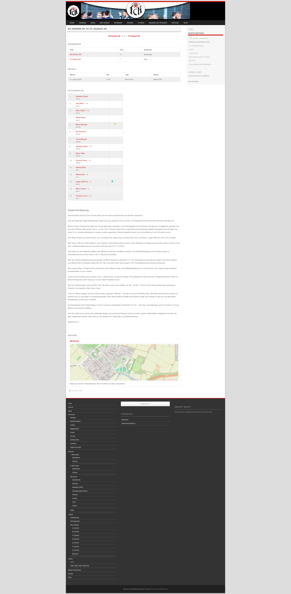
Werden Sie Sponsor (158, 23)
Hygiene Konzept (75, 447)
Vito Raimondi (81, 131)
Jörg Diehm (80, 103)
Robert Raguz (81, 117)
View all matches (193, 81)
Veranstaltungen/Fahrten (80, 491)
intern (74, 502)
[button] (124, 360)
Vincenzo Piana (81, 160)
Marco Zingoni (81, 188)
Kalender (75, 483)
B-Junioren (75, 531)
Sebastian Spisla (82, 146)
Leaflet (160, 379)
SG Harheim (74, 341)
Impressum (125, 420)
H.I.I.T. (72, 562)
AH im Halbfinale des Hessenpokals (200, 64)
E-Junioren (75, 543)
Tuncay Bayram (81, 139)
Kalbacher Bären (75, 421)
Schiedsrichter (74, 440)
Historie (74, 506)
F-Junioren (75, 546)
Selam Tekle (80, 153)
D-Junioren (75, 539)
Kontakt (175, 23)
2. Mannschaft (74, 466)
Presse (72, 432)
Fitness (141, 23)
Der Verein (104, 23)
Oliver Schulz (80, 110)
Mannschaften (74, 525)
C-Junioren (75, 535)
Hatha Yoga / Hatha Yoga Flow (79, 566)
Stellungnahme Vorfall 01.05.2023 (199, 57)
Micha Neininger (81, 124)
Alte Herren (73, 477)
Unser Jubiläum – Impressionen (198, 38)
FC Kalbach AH (75, 59)
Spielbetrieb (76, 457)
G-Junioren (75, 550)
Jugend (130, 23)
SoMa (72, 510)
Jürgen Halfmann (82, 181)
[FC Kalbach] (73, 11)
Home (72, 23)
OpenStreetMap (170, 379)
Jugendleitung (74, 517)
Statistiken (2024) (77, 487)
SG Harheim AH (75, 54)
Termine (82, 23)
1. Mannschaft (193, 53)
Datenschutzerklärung (128, 423)
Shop (186, 23)
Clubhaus (73, 443)
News (93, 23)
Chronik (72, 436)
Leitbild (72, 425)
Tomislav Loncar (82, 196)
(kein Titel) (192, 60)
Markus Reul (80, 174)
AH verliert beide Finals (196, 46)
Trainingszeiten (75, 521)
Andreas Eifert (81, 167)
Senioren (118, 23)
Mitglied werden (145, 404)
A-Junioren (75, 528)
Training (74, 461)
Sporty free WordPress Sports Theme (136, 589)
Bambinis (75, 554)
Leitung (74, 498)
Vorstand (73, 417)
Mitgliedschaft (74, 429)
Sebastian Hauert (82, 96)
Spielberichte (76, 480)
